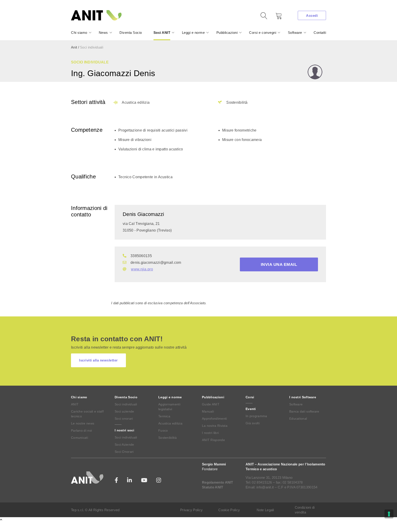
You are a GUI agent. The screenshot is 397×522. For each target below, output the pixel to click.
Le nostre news (82, 423)
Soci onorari (124, 418)
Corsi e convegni (262, 32)
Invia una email (279, 264)
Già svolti (253, 423)
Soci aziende (124, 411)
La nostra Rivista (214, 425)
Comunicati (79, 437)
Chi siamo (79, 32)
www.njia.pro (142, 269)
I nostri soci (124, 430)
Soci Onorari (124, 451)
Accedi (312, 15)
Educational (298, 418)
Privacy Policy (191, 510)
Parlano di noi (81, 430)
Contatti (320, 32)
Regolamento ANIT (217, 482)
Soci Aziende (124, 444)
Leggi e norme (193, 32)
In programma (256, 416)
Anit (74, 47)
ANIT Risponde (213, 440)
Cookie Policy (229, 510)
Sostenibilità (167, 437)
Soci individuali (126, 404)
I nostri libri (210, 433)
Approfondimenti (214, 418)
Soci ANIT (161, 32)
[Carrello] (275, 18)
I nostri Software (302, 397)
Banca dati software (304, 411)
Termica (164, 416)
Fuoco (163, 430)
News (103, 32)
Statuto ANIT (212, 487)
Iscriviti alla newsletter (98, 360)
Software (295, 32)
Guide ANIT (210, 404)
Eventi (251, 409)
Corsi (250, 397)
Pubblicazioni (227, 32)
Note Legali (265, 510)
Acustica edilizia (170, 423)
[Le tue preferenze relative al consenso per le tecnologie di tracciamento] (389, 514)
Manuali (208, 411)
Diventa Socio (130, 32)
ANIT (75, 404)
